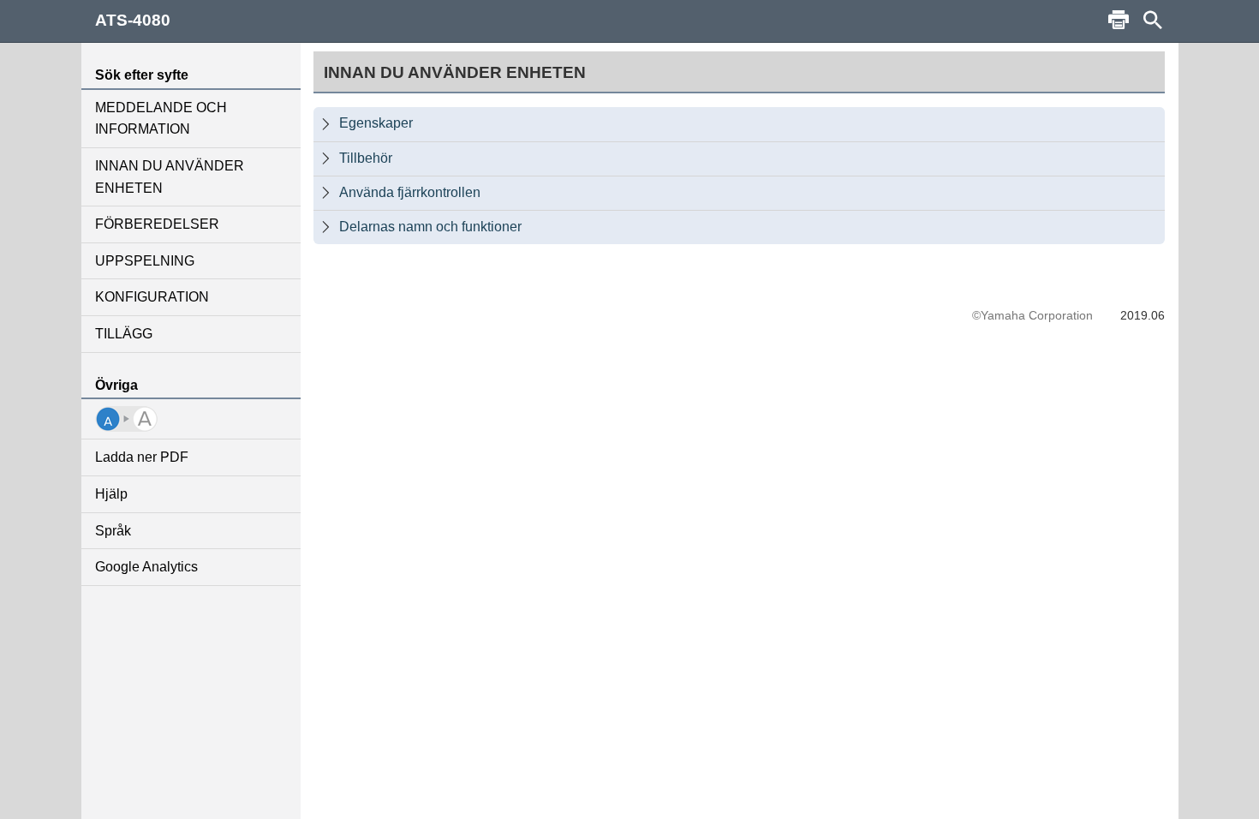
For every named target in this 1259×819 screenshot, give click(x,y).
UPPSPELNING (144, 261)
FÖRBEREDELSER (157, 224)
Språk (113, 530)
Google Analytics (146, 566)
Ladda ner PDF (141, 457)
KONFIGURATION (152, 297)
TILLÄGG (123, 333)
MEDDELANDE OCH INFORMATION (161, 118)
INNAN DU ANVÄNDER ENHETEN (169, 176)
